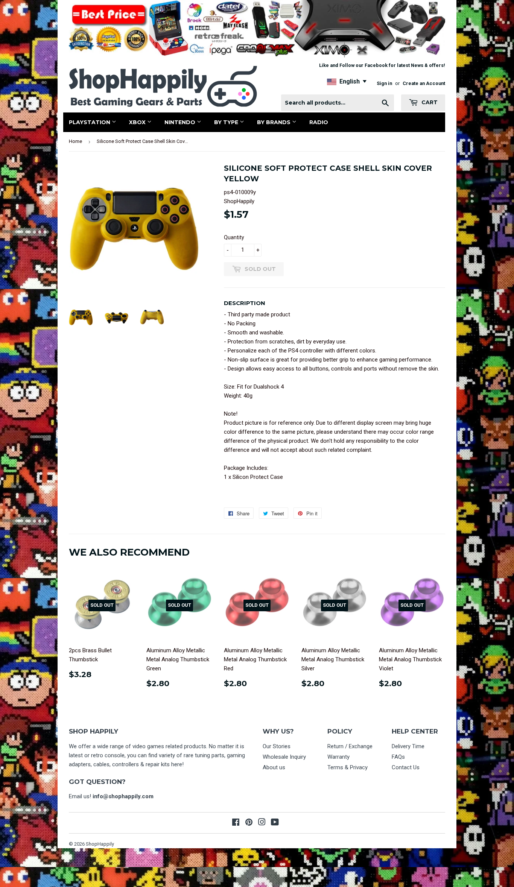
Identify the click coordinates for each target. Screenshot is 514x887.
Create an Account (424, 83)
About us (274, 767)
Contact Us (406, 767)
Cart (429, 102)
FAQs (398, 756)
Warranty (338, 756)
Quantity (234, 237)
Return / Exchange (350, 746)
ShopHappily (100, 844)
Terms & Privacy (347, 767)
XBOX (138, 122)
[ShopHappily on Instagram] (262, 823)
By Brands (274, 122)
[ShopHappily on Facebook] (236, 823)
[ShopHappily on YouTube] (275, 823)
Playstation (90, 122)
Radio (318, 122)
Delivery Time (408, 746)
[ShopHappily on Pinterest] (249, 823)
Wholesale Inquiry (284, 756)
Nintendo (180, 122)
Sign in (384, 83)
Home (75, 141)
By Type (227, 122)
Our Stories (276, 746)
